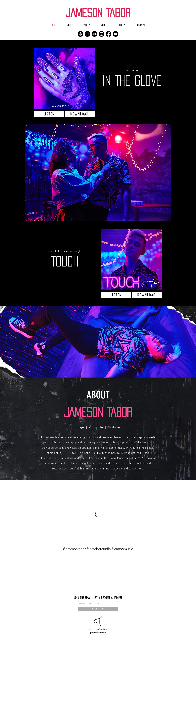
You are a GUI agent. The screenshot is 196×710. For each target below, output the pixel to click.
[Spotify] (80, 34)
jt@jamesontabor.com (98, 632)
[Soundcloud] (94, 34)
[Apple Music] (87, 34)
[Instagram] (101, 34)
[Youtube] (115, 34)
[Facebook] (108, 34)
